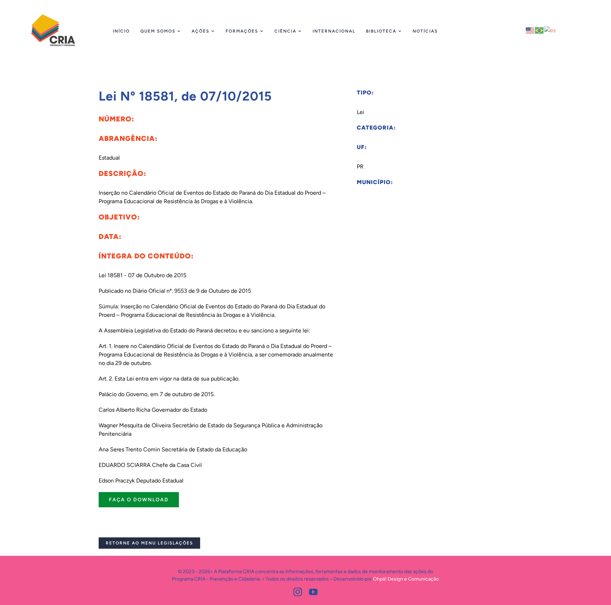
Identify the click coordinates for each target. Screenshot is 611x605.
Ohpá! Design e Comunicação (406, 579)
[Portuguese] (539, 30)
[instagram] (297, 592)
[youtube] (313, 592)
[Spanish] (550, 30)
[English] (530, 30)
